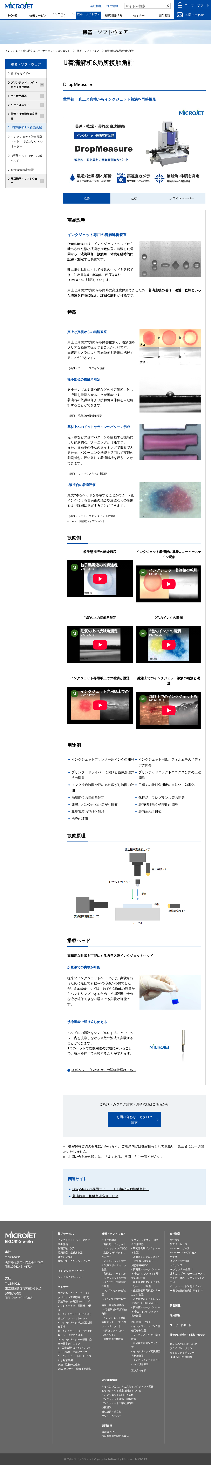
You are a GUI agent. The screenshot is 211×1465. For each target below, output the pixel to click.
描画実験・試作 (66, 1248)
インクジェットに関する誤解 (118, 1394)
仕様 (134, 198)
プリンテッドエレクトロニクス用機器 (24, 85)
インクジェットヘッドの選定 (74, 1239)
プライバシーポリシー (182, 1348)
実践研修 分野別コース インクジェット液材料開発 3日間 (74, 1305)
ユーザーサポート (197, 5)
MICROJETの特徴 (179, 1248)
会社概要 (175, 1239)
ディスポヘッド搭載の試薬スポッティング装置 (114, 1265)
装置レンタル (65, 1256)
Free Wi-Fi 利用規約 (181, 1356)
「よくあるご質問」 (119, 1156)
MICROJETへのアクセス (183, 1252)
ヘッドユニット (20, 104)
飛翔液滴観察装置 (22, 170)
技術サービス (38, 15)
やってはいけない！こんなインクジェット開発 (128, 1386)
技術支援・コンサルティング (74, 1260)
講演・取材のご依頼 (69, 1364)
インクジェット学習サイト (184, 1286)
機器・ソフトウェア (88, 15)
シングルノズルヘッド (70, 1277)
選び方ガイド (138, 1370)
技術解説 (106, 1407)
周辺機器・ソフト (141, 1322)
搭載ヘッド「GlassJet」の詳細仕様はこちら (104, 1070)
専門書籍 (164, 15)
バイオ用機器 (19, 95)
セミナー (139, 15)
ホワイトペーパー (181, 198)
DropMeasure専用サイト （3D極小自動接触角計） (110, 1189)
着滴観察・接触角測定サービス (95, 1196)
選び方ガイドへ (21, 73)
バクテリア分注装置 (114, 1298)
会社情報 (96, 6)
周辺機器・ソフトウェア (24, 181)
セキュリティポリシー (182, 1352)
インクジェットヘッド (63, 15)
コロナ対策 (176, 1265)
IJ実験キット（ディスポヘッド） (26, 158)
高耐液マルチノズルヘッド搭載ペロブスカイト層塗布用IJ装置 (145, 1273)
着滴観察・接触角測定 (70, 1252)
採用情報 (112, 6)
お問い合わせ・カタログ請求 (134, 1119)
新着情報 (175, 1305)
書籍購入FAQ (109, 1431)
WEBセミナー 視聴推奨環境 (74, 1368)
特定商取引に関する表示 (115, 1436)
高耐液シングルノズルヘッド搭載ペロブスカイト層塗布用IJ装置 (145, 1261)
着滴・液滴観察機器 (113, 1305)
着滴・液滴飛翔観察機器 (24, 116)
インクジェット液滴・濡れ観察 (119, 1399)
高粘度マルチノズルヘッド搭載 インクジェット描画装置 (145, 1311)
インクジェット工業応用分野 (118, 1403)
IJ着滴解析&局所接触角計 (27, 127)
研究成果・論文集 (111, 1411)
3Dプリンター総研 (180, 1269)
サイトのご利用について (183, 1344)
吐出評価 (63, 1244)
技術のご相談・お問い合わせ (187, 1334)
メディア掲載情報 (180, 1260)
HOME (12, 15)
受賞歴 (173, 1256)
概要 (87, 198)
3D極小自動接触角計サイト (185, 1290)
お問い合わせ (194, 15)
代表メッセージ (178, 1244)
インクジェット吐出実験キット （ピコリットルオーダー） (26, 141)
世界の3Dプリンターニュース (186, 1273)
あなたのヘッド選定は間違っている (121, 1390)
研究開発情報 (113, 15)
